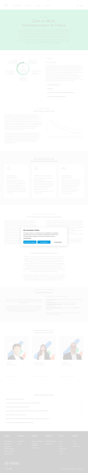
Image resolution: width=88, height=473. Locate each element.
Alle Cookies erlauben (30, 242)
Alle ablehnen (44, 242)
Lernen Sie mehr (27, 238)
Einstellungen (58, 242)
